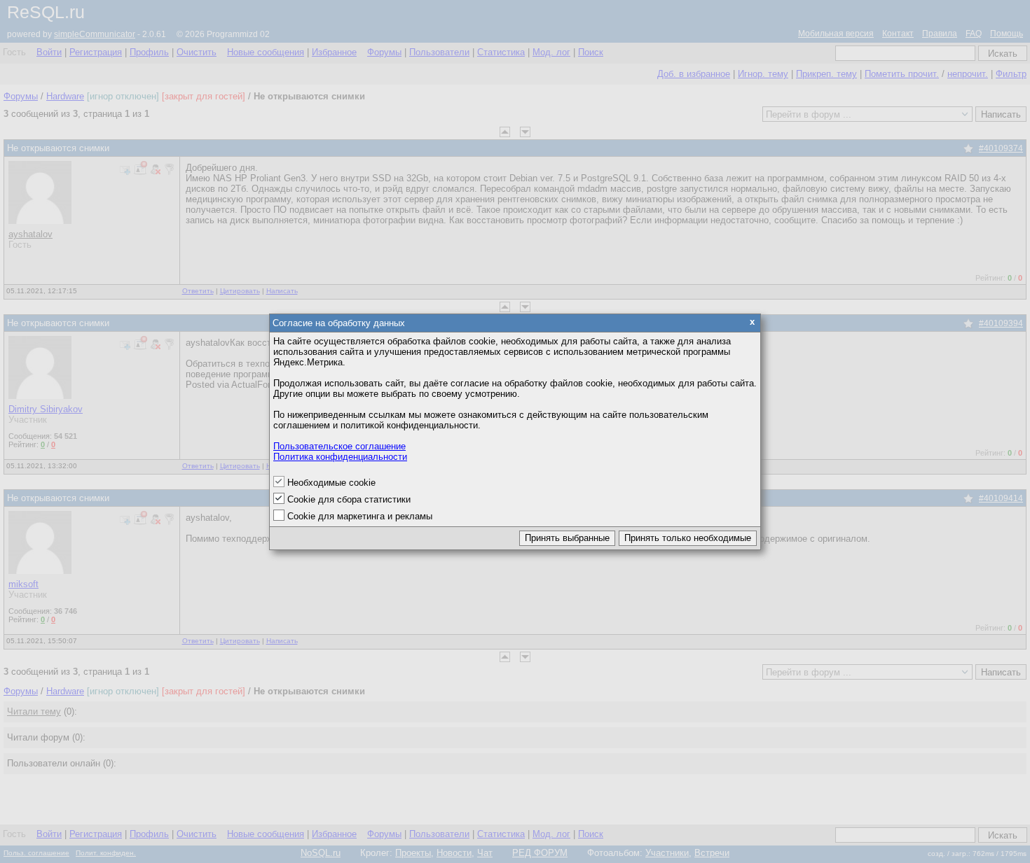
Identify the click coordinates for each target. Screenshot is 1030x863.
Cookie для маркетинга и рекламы (359, 516)
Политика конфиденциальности (340, 456)
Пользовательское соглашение (339, 446)
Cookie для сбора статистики (349, 499)
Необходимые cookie (331, 482)
